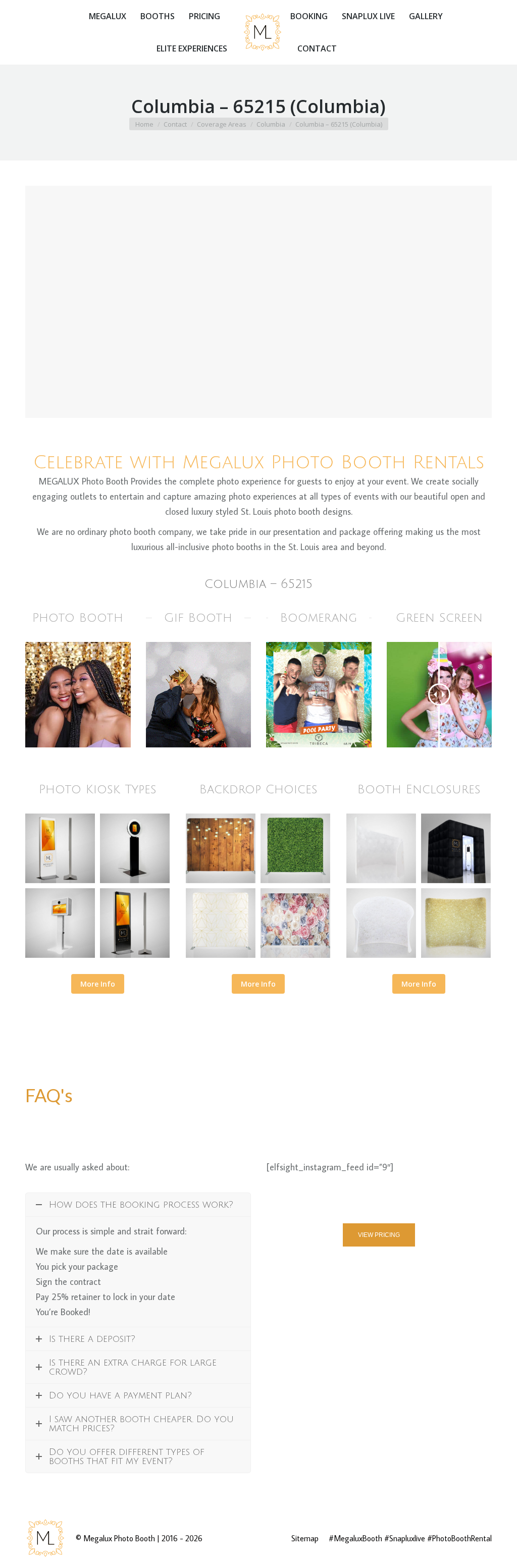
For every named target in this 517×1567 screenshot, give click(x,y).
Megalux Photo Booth (119, 1538)
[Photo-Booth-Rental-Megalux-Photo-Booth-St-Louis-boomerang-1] (319, 694)
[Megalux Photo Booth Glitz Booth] (456, 923)
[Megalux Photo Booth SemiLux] (381, 848)
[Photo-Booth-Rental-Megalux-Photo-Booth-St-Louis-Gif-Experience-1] (198, 694)
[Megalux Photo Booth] (60, 848)
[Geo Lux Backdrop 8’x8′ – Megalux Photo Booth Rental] (220, 923)
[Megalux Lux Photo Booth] (456, 848)
